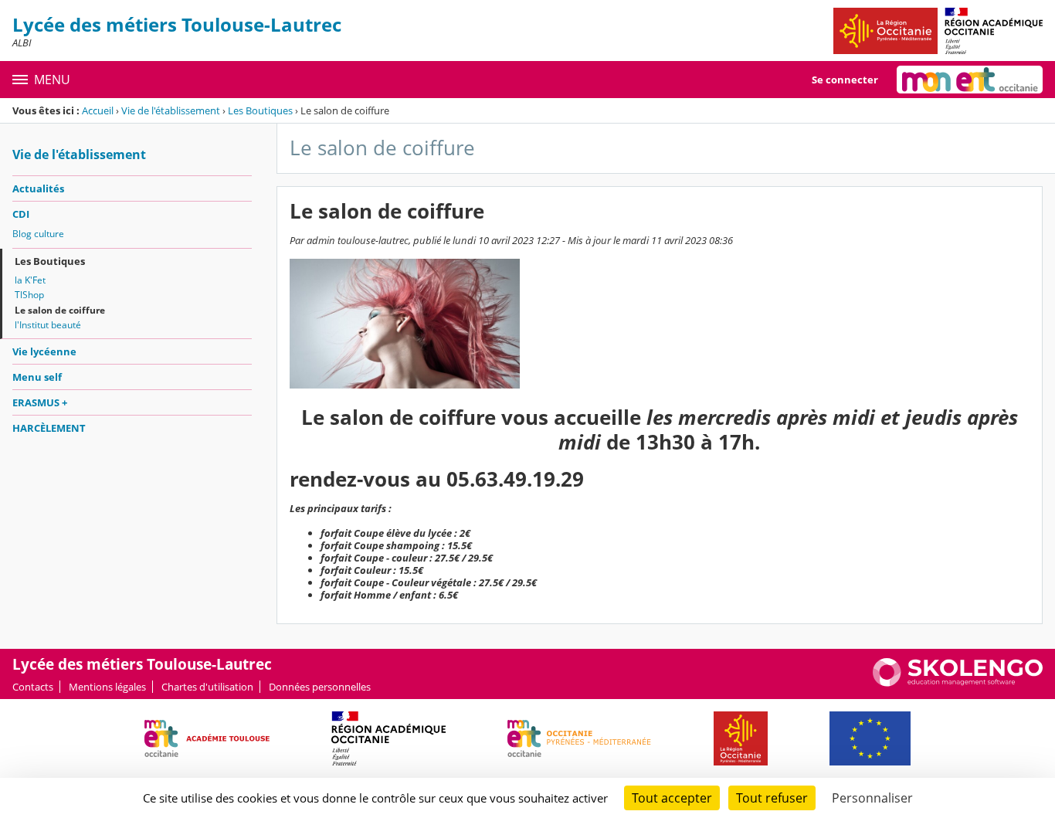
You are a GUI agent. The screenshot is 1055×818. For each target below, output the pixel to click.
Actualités (38, 188)
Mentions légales (107, 687)
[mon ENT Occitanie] (970, 79)
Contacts (32, 687)
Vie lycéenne (44, 351)
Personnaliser (872, 797)
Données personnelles (320, 687)
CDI (20, 214)
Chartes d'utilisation (207, 687)
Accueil (98, 110)
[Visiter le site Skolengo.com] (958, 683)
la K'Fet (30, 280)
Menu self (37, 377)
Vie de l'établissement (170, 110)
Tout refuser (772, 797)
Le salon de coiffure (60, 310)
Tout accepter (672, 797)
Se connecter (845, 80)
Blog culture (38, 233)
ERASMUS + (39, 402)
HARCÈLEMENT (49, 428)
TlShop (29, 294)
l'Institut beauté (48, 324)
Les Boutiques (260, 110)
